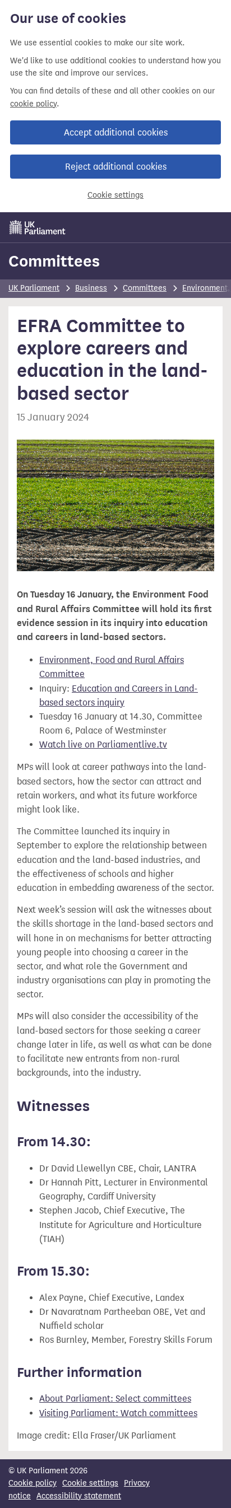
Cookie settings (115, 195)
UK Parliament (33, 288)
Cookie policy (32, 1483)
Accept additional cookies (116, 132)
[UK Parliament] (37, 227)
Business (91, 288)
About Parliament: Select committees (115, 1398)
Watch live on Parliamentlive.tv (103, 744)
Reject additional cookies (116, 166)
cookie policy (33, 104)
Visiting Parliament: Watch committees (118, 1413)
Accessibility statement (78, 1496)
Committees (54, 261)
